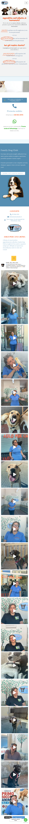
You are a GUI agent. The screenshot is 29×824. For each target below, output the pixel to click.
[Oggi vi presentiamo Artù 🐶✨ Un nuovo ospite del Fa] (14, 665)
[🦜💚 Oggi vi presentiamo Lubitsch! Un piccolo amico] (14, 365)
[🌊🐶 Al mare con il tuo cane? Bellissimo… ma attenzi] (14, 338)
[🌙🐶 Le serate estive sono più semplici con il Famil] (14, 583)
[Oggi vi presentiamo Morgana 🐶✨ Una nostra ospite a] (14, 720)
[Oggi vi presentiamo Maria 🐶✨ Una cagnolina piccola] (14, 774)
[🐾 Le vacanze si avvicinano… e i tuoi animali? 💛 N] (14, 529)
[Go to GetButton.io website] (25, 822)
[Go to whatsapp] (25, 820)
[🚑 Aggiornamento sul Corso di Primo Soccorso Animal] (14, 692)
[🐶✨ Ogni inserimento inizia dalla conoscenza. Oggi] (14, 474)
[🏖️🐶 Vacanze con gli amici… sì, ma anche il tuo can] (14, 501)
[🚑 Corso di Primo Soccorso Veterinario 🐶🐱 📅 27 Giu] (14, 802)
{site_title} (6, 821)
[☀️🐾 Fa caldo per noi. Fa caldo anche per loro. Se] (14, 310)
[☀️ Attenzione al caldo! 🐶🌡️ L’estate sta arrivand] (14, 747)
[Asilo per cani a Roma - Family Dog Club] (4, 3)
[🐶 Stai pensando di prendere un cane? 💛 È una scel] (14, 638)
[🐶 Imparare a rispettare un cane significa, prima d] (14, 611)
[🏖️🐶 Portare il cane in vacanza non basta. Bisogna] (14, 447)
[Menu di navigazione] (26, 3)
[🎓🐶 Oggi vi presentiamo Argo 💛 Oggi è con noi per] (14, 420)
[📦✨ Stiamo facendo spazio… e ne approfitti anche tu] (14, 392)
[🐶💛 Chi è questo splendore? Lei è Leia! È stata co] (14, 283)
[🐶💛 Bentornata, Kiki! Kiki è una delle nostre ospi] (14, 556)
